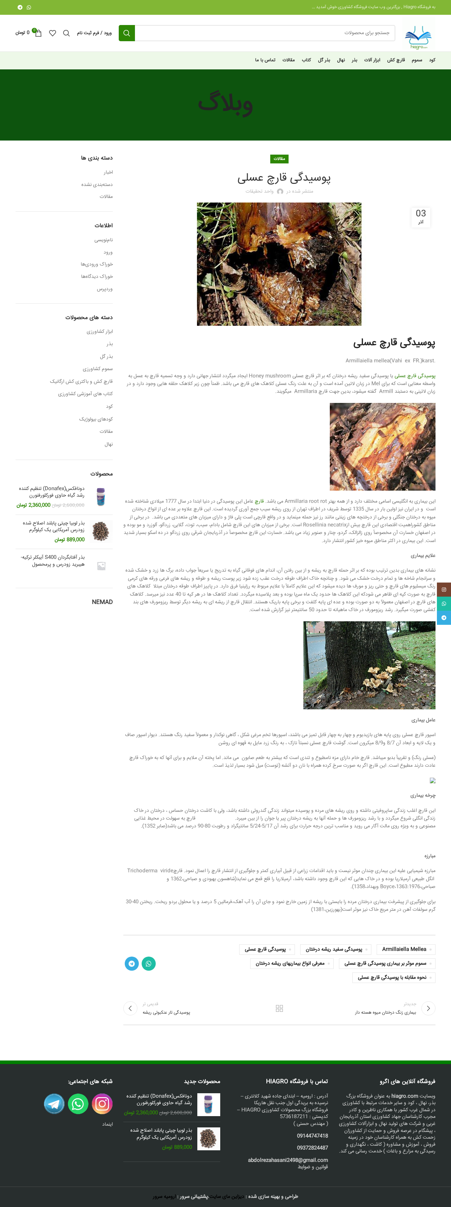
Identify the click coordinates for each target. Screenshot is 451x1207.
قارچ (259, 501)
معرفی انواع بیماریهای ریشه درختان (290, 964)
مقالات (279, 159)
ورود (108, 252)
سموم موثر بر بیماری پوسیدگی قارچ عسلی (385, 964)
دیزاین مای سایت (226, 1197)
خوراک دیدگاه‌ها (97, 277)
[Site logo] (418, 33)
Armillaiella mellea (404, 949)
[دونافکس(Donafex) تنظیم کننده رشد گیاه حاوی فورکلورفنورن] (101, 497)
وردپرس (105, 289)
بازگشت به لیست (279, 1008)
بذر (110, 344)
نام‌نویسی (103, 240)
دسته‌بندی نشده (97, 185)
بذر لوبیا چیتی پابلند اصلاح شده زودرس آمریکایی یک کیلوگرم (54, 527)
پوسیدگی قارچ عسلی (415, 376)
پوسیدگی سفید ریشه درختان (334, 949)
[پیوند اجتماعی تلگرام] (20, 7)
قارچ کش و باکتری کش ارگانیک (81, 382)
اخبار (108, 172)
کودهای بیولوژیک (96, 419)
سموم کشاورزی (98, 369)
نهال (109, 444)
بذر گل (106, 357)
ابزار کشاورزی (100, 332)
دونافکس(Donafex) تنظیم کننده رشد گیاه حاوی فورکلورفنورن (52, 492)
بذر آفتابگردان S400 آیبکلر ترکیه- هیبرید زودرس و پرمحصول (53, 561)
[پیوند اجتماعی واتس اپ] (29, 7)
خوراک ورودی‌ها (97, 264)
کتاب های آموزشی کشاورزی (85, 394)
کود (109, 407)
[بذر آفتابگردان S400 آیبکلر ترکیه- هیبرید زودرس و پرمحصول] (101, 565)
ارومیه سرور (164, 1197)
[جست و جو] (127, 33)
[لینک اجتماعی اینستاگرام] (444, 590)
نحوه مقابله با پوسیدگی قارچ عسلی (392, 978)
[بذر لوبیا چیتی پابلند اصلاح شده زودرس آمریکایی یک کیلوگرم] (101, 532)
